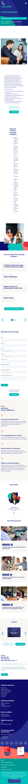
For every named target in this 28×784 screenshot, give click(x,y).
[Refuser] (27, 771)
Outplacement (4, 695)
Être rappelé (15, 111)
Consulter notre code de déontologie (14, 308)
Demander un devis (14, 107)
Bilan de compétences (5, 703)
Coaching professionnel (5, 692)
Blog (2, 722)
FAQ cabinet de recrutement (6, 769)
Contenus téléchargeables (6, 724)
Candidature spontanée (5, 716)
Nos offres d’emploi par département (8, 764)
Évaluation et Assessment (6, 690)
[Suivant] (25, 320)
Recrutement (3, 687)
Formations (3, 696)
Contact (4, 737)
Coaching (3, 704)
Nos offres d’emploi (5, 714)
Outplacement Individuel (6, 706)
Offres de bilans (4, 693)
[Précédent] (2, 320)
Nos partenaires (4, 767)
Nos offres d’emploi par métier (6, 762)
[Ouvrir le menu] (14, 31)
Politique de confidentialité (14, 782)
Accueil (2, 760)
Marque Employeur (5, 689)
